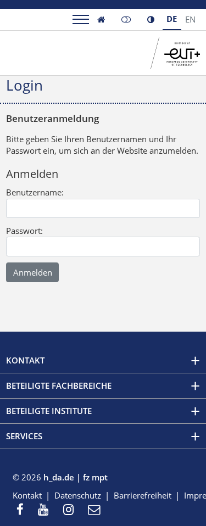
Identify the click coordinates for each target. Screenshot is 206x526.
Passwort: (24, 230)
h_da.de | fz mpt (75, 477)
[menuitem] (23, 510)
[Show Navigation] (81, 19)
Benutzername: (35, 192)
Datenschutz (77, 495)
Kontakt (27, 495)
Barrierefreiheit (142, 495)
